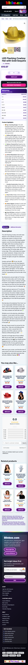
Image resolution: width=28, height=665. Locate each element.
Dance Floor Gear (14, 521)
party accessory (13, 524)
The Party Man (8, 641)
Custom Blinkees (10, 553)
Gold (10, 18)
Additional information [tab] (16, 227)
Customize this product (14, 85)
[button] (24, 23)
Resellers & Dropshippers (8, 604)
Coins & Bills (5, 595)
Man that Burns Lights (9, 518)
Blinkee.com (11, 538)
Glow (21, 15)
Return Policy (5, 620)
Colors (6, 18)
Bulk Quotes (5, 602)
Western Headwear (21, 524)
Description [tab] (5, 227)
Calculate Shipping (6, 608)
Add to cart (14, 77)
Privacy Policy (5, 622)
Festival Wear (5, 523)
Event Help (4, 606)
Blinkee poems (8, 639)
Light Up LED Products (7, 589)
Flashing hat (10, 523)
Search (24, 443)
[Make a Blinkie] (15, 661)
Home (3, 18)
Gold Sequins (17, 523)
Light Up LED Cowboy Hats (12, 517)
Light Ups (15, 15)
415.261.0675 (8, 11)
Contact (4, 624)
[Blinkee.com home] (14, 3)
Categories (7, 15)
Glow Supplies (5, 593)
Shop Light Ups (10, 549)
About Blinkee (5, 614)
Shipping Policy (6, 618)
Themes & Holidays (6, 591)
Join (14, 580)
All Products (9, 516)
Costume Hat (7, 521)
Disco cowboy (21, 521)
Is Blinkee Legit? (6, 616)
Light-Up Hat (6, 524)
